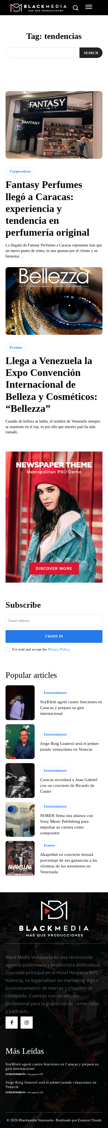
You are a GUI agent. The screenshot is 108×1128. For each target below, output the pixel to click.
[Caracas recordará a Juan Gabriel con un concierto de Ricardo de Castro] (20, 780)
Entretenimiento (55, 693)
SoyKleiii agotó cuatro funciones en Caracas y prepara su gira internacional (71, 708)
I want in (54, 636)
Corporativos (20, 171)
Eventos (16, 347)
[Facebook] (12, 1022)
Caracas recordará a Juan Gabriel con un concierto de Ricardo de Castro (68, 785)
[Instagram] (26, 1022)
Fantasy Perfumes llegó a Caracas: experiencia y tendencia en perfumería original (47, 208)
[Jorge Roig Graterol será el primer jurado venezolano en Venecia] (20, 741)
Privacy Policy (59, 649)
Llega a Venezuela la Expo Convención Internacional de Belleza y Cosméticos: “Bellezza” (51, 384)
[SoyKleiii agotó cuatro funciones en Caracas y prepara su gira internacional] (20, 702)
